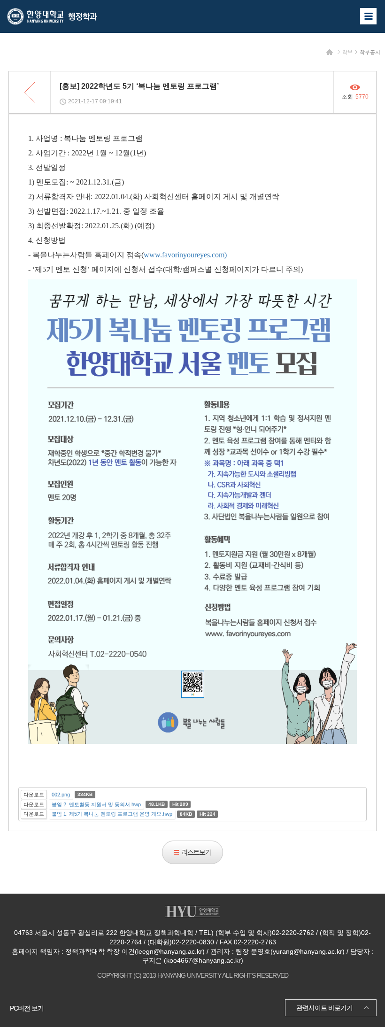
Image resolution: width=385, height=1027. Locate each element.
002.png (61, 794)
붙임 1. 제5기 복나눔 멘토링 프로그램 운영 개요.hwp (112, 814)
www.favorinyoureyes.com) (185, 255)
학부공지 (370, 52)
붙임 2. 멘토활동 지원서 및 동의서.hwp (96, 804)
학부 (347, 52)
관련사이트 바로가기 (324, 1008)
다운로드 (33, 794)
